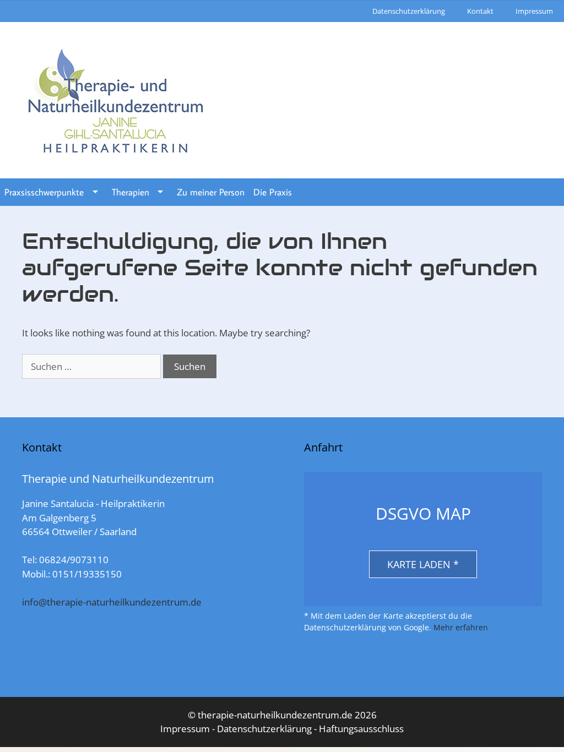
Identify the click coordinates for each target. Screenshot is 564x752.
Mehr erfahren (460, 627)
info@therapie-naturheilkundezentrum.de (112, 602)
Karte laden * (423, 564)
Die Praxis (272, 192)
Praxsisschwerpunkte (44, 192)
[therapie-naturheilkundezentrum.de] (115, 99)
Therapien (130, 192)
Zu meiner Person (211, 192)
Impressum (534, 11)
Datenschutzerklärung (408, 11)
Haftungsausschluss (361, 728)
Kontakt (480, 11)
